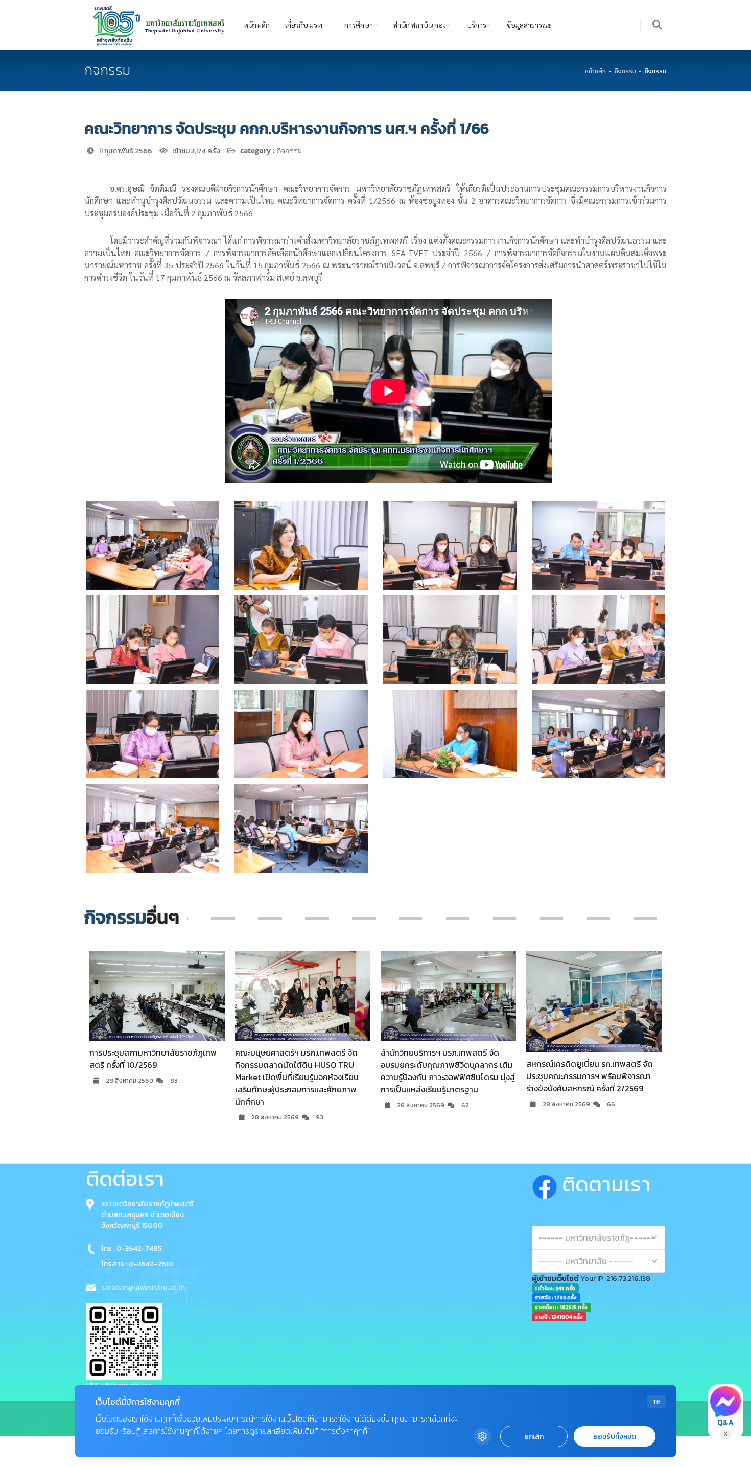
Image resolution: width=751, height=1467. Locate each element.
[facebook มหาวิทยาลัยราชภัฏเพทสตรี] (547, 1184)
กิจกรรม (625, 71)
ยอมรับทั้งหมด (614, 1436)
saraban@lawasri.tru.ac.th (143, 1287)
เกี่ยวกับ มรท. (304, 24)
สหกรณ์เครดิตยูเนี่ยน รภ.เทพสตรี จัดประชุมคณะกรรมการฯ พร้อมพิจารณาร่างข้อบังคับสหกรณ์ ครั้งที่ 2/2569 (444, 1076)
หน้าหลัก (256, 24)
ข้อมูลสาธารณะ (529, 24)
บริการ (476, 24)
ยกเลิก (534, 1436)
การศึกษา (358, 24)
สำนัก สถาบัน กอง (419, 24)
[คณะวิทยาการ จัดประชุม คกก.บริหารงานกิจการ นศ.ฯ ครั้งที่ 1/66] (152, 545)
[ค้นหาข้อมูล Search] (657, 25)
